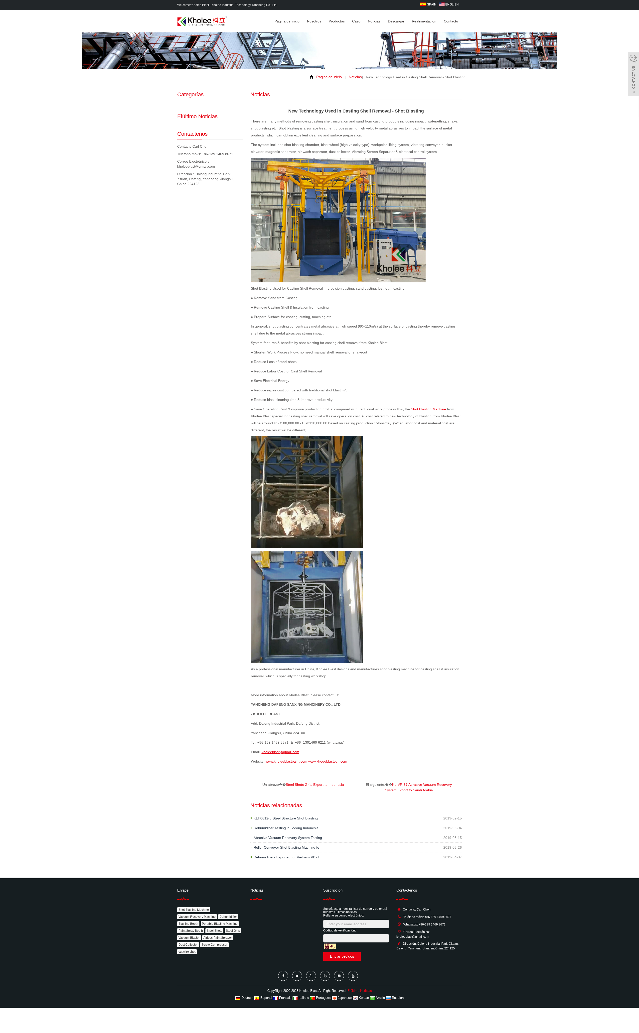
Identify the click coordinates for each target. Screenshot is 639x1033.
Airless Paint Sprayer (217, 937)
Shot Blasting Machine (428, 409)
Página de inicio (287, 21)
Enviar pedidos (342, 956)
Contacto (451, 21)
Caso (356, 21)
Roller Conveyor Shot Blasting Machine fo (286, 847)
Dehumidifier (228, 916)
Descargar (396, 21)
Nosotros (314, 21)
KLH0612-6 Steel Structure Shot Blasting (286, 818)
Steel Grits (233, 930)
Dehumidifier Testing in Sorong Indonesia (286, 828)
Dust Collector (188, 944)
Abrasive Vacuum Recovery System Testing (288, 838)
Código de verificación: (339, 930)
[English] (448, 4)
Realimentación (424, 21)
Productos (337, 21)
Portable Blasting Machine (220, 923)
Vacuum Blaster (189, 937)
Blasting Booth (188, 923)
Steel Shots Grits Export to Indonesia (315, 785)
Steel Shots (214, 930)
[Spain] (428, 4)
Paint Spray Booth (190, 930)
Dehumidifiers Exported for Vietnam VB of (286, 857)
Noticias (374, 21)
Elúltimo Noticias (359, 991)
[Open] (633, 74)
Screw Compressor (214, 944)
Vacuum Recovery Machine (197, 916)
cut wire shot (186, 951)
